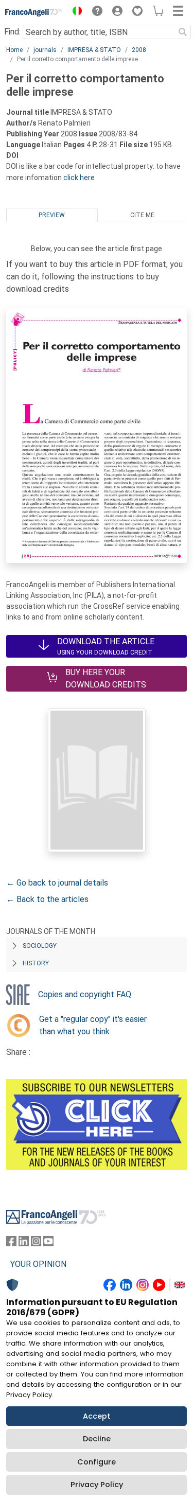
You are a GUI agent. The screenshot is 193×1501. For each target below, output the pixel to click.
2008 (139, 50)
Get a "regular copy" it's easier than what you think (93, 1025)
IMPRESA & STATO (94, 50)
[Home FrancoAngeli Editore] (34, 12)
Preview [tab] (52, 215)
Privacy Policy (97, 1484)
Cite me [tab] (142, 215)
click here (79, 177)
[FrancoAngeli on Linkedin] (24, 1243)
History (36, 963)
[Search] (182, 32)
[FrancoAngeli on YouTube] (48, 1243)
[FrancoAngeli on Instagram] (36, 1243)
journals (45, 50)
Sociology (40, 945)
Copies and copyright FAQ (84, 994)
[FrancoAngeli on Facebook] (11, 1243)
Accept (97, 1416)
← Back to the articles (47, 899)
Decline (97, 1439)
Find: (12, 32)
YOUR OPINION (38, 1264)
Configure (96, 1462)
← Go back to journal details (57, 883)
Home (14, 50)
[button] (74, 12)
